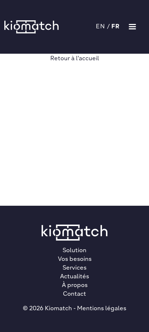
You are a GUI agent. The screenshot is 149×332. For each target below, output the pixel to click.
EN (101, 27)
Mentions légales (101, 309)
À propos (75, 285)
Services (74, 268)
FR (115, 27)
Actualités (74, 277)
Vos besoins (74, 259)
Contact (74, 294)
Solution (74, 251)
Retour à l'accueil (74, 59)
